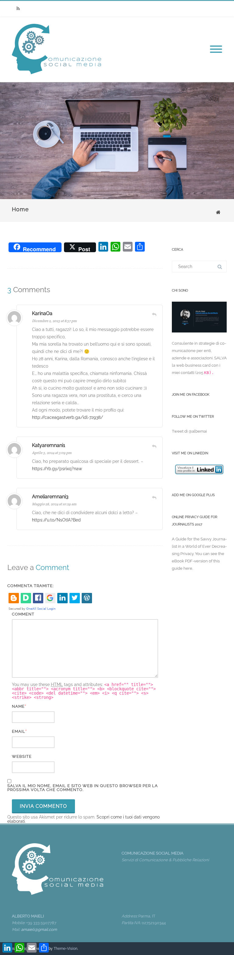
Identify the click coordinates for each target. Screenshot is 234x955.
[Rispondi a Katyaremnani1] (154, 446)
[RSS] (18, 8)
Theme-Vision (65, 948)
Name (18, 706)
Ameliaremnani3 (50, 496)
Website (22, 756)
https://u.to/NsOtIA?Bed (56, 519)
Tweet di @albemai (189, 431)
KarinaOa (42, 313)
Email (18, 731)
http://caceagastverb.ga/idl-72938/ (67, 417)
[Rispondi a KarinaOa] (154, 314)
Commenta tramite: (30, 586)
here (187, 568)
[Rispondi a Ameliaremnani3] (154, 498)
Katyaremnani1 (48, 445)
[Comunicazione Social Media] (56, 80)
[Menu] (216, 49)
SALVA (220, 358)
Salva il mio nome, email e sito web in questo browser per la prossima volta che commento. (82, 788)
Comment (23, 614)
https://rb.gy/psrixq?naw (57, 468)
